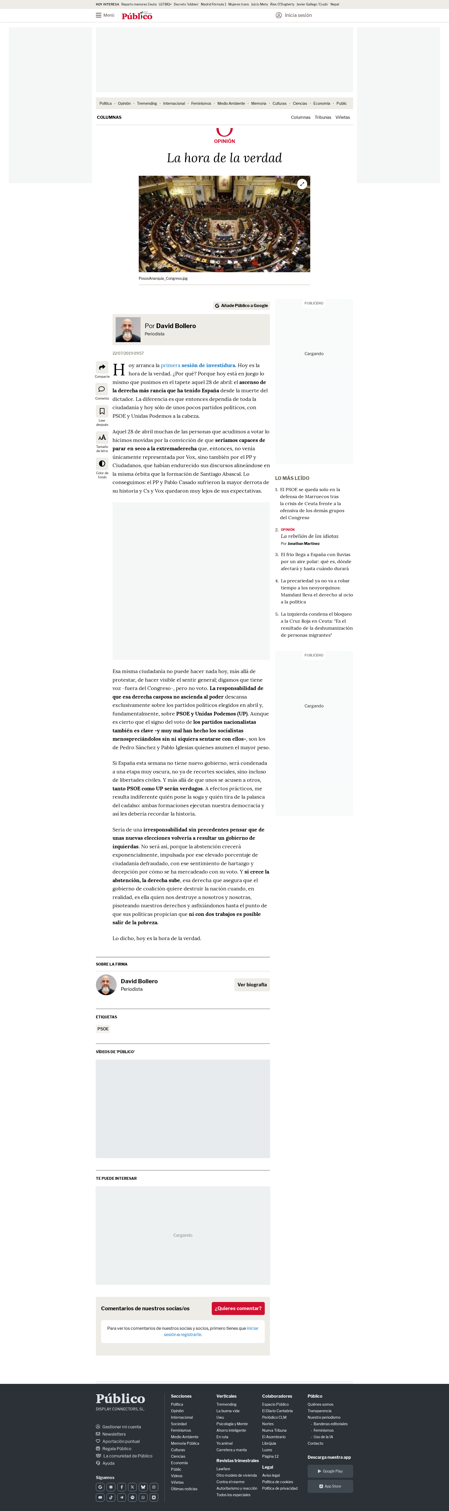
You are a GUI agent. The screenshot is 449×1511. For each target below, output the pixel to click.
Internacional (174, 103)
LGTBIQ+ (165, 4)
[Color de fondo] (102, 464)
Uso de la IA (323, 1437)
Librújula (269, 1443)
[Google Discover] (111, 1487)
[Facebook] (121, 1487)
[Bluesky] (143, 1487)
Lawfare (223, 1469)
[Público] (137, 16)
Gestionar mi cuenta (121, 1426)
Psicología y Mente (232, 1424)
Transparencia (320, 1411)
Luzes (267, 1450)
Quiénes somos (320, 1404)
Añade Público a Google (244, 305)
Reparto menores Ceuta (139, 4)
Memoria (258, 103)
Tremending (147, 103)
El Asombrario (274, 1437)
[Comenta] (101, 389)
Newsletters (114, 1434)
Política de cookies (277, 1482)
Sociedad (179, 1424)
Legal (267, 1467)
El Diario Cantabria (277, 1411)
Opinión (124, 103)
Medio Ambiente (231, 103)
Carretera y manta (231, 1450)
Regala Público (116, 1448)
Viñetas (342, 117)
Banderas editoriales (331, 1424)
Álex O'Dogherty (282, 4)
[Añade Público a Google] (100, 1487)
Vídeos (176, 1476)
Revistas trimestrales (237, 1460)
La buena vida (228, 1411)
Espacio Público (275, 1404)
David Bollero (176, 326)
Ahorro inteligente (231, 1430)
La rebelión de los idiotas (310, 535)
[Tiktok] (111, 1497)
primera (198, 365)
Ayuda (108, 1463)
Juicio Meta (259, 4)
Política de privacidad (280, 1488)
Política (106, 103)
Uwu (220, 1417)
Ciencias (300, 103)
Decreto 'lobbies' (186, 4)
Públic (176, 1469)
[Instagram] (154, 1487)
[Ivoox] (154, 1497)
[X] (132, 1487)
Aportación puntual (121, 1441)
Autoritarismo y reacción (236, 1488)
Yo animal (224, 1443)
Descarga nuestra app (329, 1457)
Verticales (226, 1396)
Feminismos (201, 103)
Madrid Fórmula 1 (213, 4)
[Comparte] (102, 367)
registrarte (191, 1334)
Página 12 (270, 1456)
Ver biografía (252, 984)
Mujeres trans (238, 4)
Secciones (181, 1396)
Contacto (315, 1443)
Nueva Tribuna (274, 1430)
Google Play (333, 1471)
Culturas (280, 103)
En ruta (222, 1437)
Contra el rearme (230, 1482)
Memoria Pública (185, 1443)
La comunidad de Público (128, 1456)
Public (341, 103)
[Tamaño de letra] (102, 437)
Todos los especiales (233, 1495)
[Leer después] (102, 411)
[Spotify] (132, 1497)
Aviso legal (271, 1475)
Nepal (335, 4)
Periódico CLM (274, 1417)
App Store (333, 1486)
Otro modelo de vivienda (236, 1475)
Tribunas (323, 117)
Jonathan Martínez (304, 543)
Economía (321, 103)
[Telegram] (121, 1497)
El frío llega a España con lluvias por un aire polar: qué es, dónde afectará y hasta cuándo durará (316, 561)
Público (120, 1399)
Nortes (268, 1424)
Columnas (109, 117)
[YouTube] (100, 1497)
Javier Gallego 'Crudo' (312, 4)
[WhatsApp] (143, 1497)
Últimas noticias (184, 1489)
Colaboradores (277, 1396)
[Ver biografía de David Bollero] (106, 984)
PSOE (103, 1028)
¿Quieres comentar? (238, 1308)
